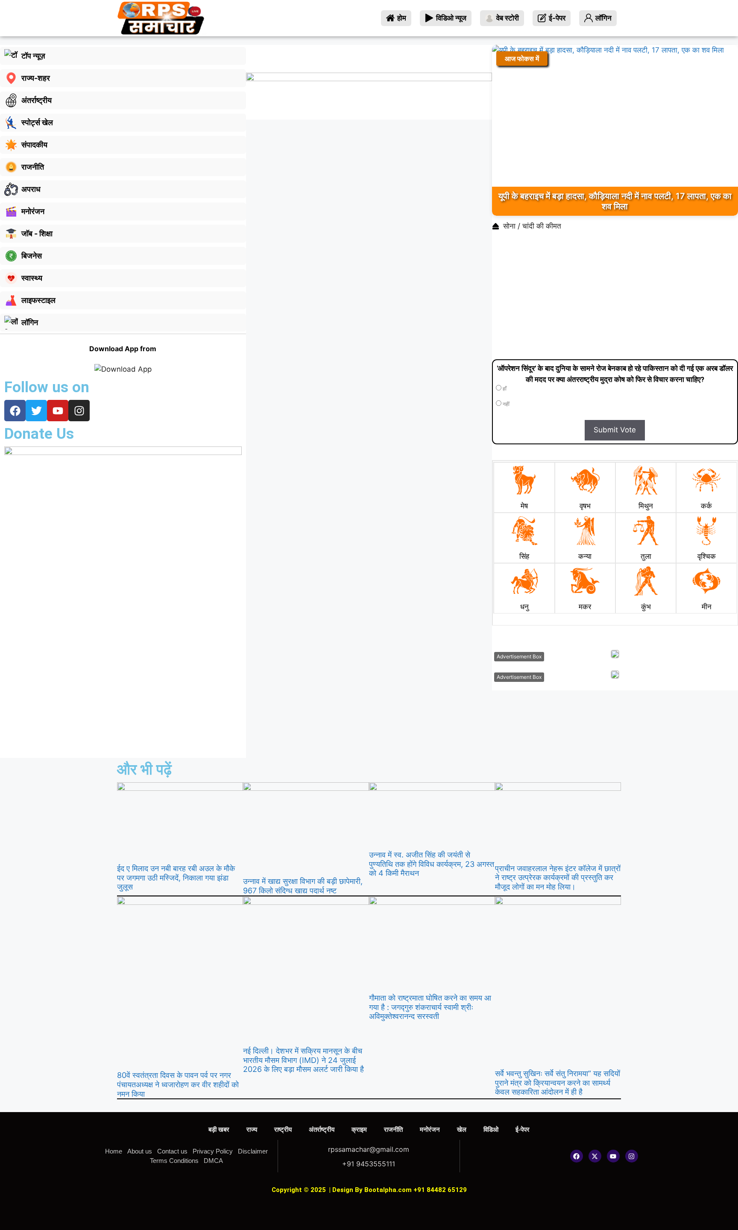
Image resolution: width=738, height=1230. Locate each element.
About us (139, 1151)
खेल (461, 1129)
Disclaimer (253, 1151)
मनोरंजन (430, 1129)
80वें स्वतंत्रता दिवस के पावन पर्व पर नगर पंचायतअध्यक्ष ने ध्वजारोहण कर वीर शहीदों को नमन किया (178, 1084)
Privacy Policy (213, 1151)
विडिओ (490, 1129)
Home (113, 1151)
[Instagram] (631, 1156)
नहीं (505, 404)
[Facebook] (576, 1156)
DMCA (213, 1160)
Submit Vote (615, 430)
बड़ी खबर (218, 1129)
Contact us (172, 1151)
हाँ (504, 389)
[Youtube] (613, 1156)
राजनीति (393, 1129)
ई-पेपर (522, 1129)
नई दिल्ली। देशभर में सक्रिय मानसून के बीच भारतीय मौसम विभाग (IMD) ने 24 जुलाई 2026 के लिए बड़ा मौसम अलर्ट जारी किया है (303, 1060)
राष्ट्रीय (283, 1129)
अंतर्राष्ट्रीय (321, 1129)
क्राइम (359, 1129)
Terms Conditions (174, 1160)
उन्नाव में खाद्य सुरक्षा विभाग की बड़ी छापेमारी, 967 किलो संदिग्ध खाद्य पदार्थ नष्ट (303, 886)
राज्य (251, 1129)
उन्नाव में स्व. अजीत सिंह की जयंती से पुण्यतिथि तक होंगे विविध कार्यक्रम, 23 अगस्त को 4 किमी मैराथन (431, 864)
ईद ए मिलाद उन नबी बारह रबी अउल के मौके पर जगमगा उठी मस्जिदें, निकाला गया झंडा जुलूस (176, 877)
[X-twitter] (595, 1156)
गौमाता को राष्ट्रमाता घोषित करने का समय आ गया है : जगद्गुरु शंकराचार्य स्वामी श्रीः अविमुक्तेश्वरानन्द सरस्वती (430, 1007)
